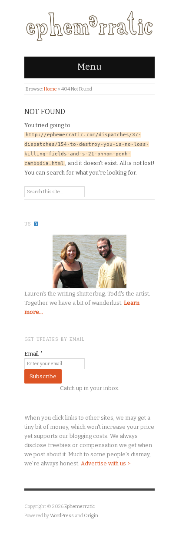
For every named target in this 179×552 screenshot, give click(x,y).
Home (50, 89)
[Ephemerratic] (89, 24)
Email (33, 353)
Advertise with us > (105, 463)
